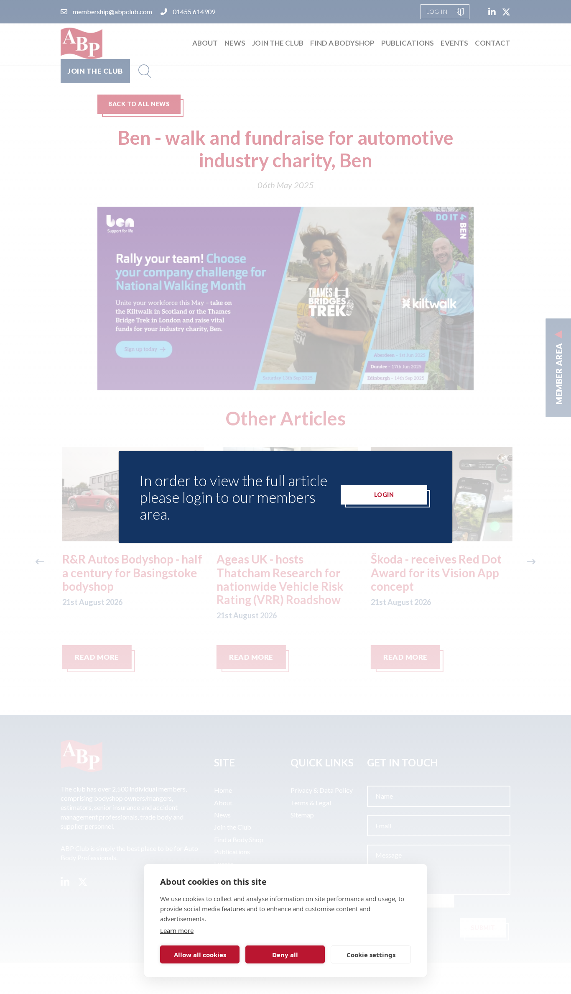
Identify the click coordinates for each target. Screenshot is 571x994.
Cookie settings (371, 954)
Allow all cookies (200, 954)
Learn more (177, 930)
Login (384, 494)
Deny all (285, 954)
